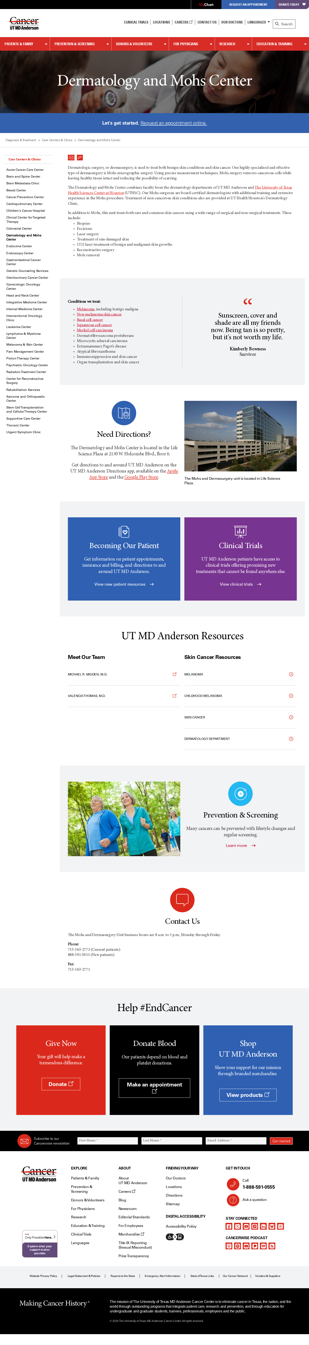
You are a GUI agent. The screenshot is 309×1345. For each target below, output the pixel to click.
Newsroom (128, 1209)
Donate (58, 1084)
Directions (174, 1195)
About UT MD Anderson (133, 1180)
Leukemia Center (18, 327)
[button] (71, 156)
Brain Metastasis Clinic (22, 183)
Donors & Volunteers (134, 44)
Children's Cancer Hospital (25, 211)
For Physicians (186, 44)
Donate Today (289, 4)
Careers (182, 22)
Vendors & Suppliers (267, 1276)
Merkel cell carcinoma (95, 330)
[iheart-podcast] (263, 1246)
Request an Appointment (248, 4)
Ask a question (254, 1200)
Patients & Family (19, 44)
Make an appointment (154, 1084)
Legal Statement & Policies (84, 1276)
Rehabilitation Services (23, 390)
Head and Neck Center (22, 295)
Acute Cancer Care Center (24, 170)
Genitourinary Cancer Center (27, 278)
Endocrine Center (19, 246)
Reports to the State (123, 1276)
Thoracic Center (17, 425)
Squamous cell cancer (94, 325)
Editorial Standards (134, 1217)
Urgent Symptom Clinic (23, 432)
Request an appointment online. (173, 123)
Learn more (237, 845)
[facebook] (229, 1226)
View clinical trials (237, 584)
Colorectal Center (18, 229)
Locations (174, 1187)
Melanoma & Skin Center (24, 345)
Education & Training (274, 44)
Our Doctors (231, 22)
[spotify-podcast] (237, 1246)
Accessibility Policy (181, 1226)
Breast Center (16, 190)
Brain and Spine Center (23, 176)
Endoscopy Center (19, 253)
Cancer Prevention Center (25, 197)
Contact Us (207, 22)
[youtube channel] (246, 1226)
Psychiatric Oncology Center (27, 365)
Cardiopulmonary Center (24, 204)
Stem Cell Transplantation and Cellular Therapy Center (26, 409)
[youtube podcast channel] (246, 1246)
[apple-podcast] (229, 1246)
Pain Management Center (25, 352)
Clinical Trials (136, 22)
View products (245, 1095)
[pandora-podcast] (254, 1246)
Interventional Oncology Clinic (24, 318)
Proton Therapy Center (22, 358)
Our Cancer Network (235, 1276)
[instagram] (254, 1226)
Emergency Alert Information (162, 1276)
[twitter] (237, 1226)
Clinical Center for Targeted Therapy (25, 219)
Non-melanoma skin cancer (99, 315)
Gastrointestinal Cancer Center (23, 262)
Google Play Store (141, 477)
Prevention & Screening (75, 44)
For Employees (131, 1226)
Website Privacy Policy (43, 1276)
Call (258, 1184)
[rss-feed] (272, 1246)
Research (227, 44)
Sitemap (173, 1204)
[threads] (280, 1226)
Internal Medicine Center (24, 309)
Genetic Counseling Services (27, 271)
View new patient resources (120, 584)
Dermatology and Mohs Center (23, 237)
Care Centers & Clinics (25, 159)
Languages (256, 22)
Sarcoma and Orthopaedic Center (25, 399)
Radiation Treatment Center (26, 372)
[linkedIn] (263, 1226)
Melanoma (85, 309)
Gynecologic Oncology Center (23, 286)
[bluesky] (272, 1226)
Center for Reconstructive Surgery (24, 381)
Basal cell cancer (90, 320)
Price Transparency (134, 1256)
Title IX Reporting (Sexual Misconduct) (135, 1245)
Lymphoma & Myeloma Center (23, 336)
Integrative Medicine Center (26, 302)
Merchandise (130, 1234)
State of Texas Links (202, 1276)
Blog (122, 1200)
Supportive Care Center (23, 419)
